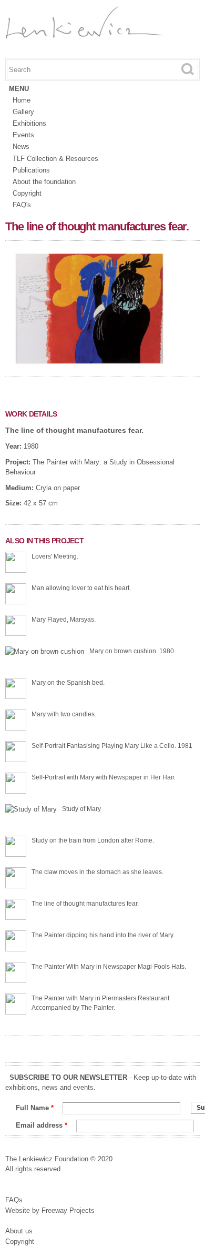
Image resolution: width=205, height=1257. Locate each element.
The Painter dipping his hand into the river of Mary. (103, 935)
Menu (19, 89)
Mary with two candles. (64, 714)
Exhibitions (29, 123)
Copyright (27, 193)
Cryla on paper (58, 488)
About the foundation (44, 182)
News (21, 146)
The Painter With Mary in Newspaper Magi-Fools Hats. (109, 966)
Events (23, 135)
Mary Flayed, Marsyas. (64, 619)
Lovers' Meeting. (55, 556)
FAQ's (22, 205)
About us (19, 1231)
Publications (31, 170)
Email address (41, 1125)
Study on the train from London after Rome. (93, 840)
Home (21, 100)
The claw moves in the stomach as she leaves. (97, 872)
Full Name (35, 1108)
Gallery (23, 112)
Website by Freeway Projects (50, 1210)
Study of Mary (81, 809)
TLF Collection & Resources (55, 159)
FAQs (14, 1200)
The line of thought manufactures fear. (74, 430)
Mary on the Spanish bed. (68, 682)
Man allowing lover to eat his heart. (81, 588)
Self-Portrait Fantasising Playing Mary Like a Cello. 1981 (112, 745)
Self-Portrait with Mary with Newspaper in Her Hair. (104, 777)
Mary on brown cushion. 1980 (131, 651)
